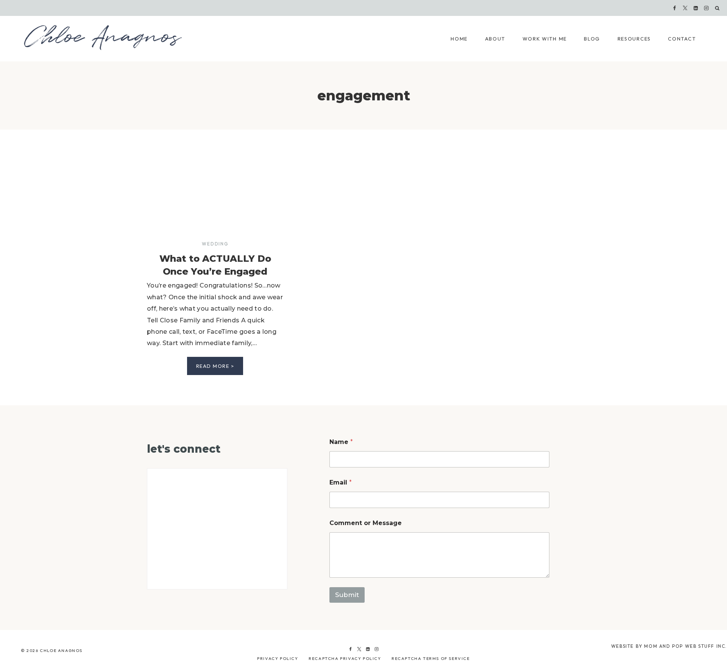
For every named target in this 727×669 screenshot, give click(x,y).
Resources (634, 39)
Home (459, 39)
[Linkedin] (696, 8)
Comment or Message (365, 523)
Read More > (219, 369)
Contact (682, 39)
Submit (347, 595)
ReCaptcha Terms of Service (431, 658)
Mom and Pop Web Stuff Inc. (685, 646)
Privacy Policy (277, 658)
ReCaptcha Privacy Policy (345, 658)
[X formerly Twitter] (685, 8)
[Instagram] (706, 8)
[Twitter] (359, 649)
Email (340, 482)
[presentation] (215, 195)
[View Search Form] (717, 8)
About (495, 39)
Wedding (215, 244)
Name (341, 441)
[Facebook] (674, 8)
